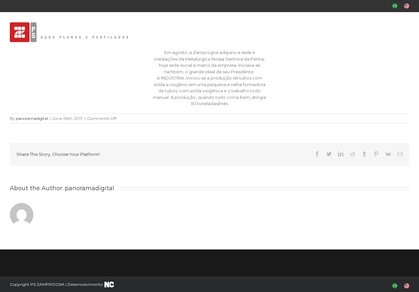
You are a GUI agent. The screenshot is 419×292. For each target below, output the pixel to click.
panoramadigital (32, 118)
